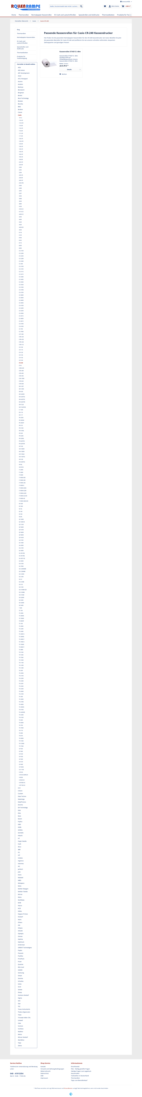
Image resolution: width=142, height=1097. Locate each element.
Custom (20, 793)
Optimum (21, 942)
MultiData (21, 900)
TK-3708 (21, 702)
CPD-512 (21, 344)
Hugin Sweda (22, 841)
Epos (19, 816)
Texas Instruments (24, 1009)
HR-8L (20, 464)
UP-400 (21, 764)
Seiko (19, 984)
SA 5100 (21, 540)
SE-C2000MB (22, 569)
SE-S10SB (21, 595)
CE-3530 (21, 284)
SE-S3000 (21, 603)
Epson (20, 819)
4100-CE (21, 209)
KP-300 (21, 506)
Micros (20, 894)
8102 (20, 240)
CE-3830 (21, 297)
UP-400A (21, 767)
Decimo (20, 805)
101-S (20, 118)
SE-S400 (21, 605)
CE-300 (21, 264)
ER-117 (21, 415)
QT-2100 (21, 524)
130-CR (21, 146)
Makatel (20, 877)
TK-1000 (21, 660)
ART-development (23, 73)
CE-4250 (21, 311)
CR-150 (21, 357)
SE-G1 (20, 579)
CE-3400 (21, 277)
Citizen (20, 791)
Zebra (20, 1045)
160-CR (21, 154)
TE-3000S (21, 636)
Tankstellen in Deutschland (80, 1076)
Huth (19, 844)
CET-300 (21, 334)
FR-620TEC (22, 441)
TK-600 (21, 720)
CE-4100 (21, 305)
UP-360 (21, 759)
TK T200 (21, 655)
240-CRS (21, 183)
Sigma (20, 998)
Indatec (20, 858)
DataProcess (22, 802)
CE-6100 (21, 326)
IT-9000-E (21, 485)
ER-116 (21, 412)
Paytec (20, 950)
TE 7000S (21, 618)
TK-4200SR (22, 712)
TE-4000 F (21, 639)
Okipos (20, 928)
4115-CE (21, 211)
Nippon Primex (23, 914)
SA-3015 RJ (22, 558)
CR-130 (21, 355)
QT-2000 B (22, 522)
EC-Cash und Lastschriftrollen (22, 42)
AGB (42, 1076)
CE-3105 (21, 269)
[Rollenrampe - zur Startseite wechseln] (25, 8)
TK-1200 (21, 665)
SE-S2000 (21, 597)
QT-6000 (21, 527)
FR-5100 (21, 428)
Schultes (20, 981)
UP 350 (21, 749)
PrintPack (21, 959)
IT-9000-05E (22, 477)
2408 (20, 188)
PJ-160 (20, 514)
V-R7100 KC (22, 785)
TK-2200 (21, 678)
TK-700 (21, 725)
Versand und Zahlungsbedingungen (52, 1069)
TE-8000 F (21, 647)
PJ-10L (20, 509)
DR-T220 (21, 404)
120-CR (21, 138)
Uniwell (20, 1020)
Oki (19, 925)
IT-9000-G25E (22, 493)
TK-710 (21, 730)
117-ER (21, 136)
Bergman (21, 93)
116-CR (21, 128)
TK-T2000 (21, 743)
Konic (20, 875)
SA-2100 (21, 548)
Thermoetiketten (22, 52)
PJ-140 (20, 511)
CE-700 (21, 329)
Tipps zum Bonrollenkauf (79, 1080)
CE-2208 (21, 258)
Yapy (19, 1043)
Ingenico (20, 861)
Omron (20, 936)
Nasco (20, 905)
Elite (19, 813)
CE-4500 (21, 313)
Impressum (44, 1078)
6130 (20, 235)
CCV (19, 788)
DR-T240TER (22, 407)
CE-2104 (21, 251)
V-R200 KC (22, 780)
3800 (20, 204)
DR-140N (21, 389)
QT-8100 (21, 537)
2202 (20, 170)
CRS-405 (21, 373)
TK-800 (21, 733)
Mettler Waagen (23, 889)
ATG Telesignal (23, 79)
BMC (19, 107)
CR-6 (20, 365)
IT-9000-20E (22, 480)
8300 (20, 248)
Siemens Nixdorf (23, 995)
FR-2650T (21, 423)
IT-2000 (21, 470)
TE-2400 (21, 631)
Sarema (20, 978)
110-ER (21, 125)
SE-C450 (21, 576)
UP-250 (21, 754)
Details (69, 69)
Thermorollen (21, 33)
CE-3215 (21, 274)
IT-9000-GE (22, 498)
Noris (19, 919)
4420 (20, 222)
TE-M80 (21, 649)
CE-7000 (21, 331)
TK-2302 (21, 686)
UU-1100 (21, 769)
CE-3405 (21, 279)
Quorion (20, 964)
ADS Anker (21, 70)
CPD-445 (21, 342)
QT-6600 (21, 532)
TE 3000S (21, 616)
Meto (19, 886)
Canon (20, 112)
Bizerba (20, 104)
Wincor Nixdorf (23, 1037)
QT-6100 (21, 530)
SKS (19, 1001)
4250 (20, 217)
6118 (20, 232)
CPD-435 (21, 339)
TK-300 (21, 696)
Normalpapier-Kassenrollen (26, 37)
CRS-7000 (21, 378)
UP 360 (21, 751)
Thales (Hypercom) (24, 1012)
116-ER (21, 131)
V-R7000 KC (22, 782)
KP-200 (21, 503)
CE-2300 (21, 261)
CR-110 (21, 350)
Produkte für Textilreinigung (22, 57)
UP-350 (21, 756)
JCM (19, 872)
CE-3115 (21, 271)
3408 (20, 198)
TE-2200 (21, 629)
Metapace (21, 883)
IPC (19, 866)
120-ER (21, 144)
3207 (20, 193)
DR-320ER (21, 394)
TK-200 (21, 670)
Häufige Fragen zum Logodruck (81, 1071)
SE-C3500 (21, 574)
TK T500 (21, 657)
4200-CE (21, 214)
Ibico (19, 847)
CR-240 (21, 363)
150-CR (21, 151)
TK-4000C (21, 707)
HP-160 (21, 446)
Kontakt (43, 1066)
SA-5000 (21, 561)
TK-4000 (21, 704)
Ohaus (20, 922)
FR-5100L (21, 430)
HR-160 (21, 459)
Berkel (20, 95)
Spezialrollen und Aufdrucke (22, 48)
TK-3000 (21, 699)
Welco (20, 1034)
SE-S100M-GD (23, 590)
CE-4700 (21, 324)
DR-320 (21, 391)
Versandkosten (68, 1088)
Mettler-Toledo (23, 891)
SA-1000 (21, 543)
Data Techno (22, 796)
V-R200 (21, 777)
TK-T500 (21, 746)
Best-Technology (23, 98)
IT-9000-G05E (22, 488)
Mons (20, 897)
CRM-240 (21, 368)
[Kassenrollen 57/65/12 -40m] (49, 63)
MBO (19, 880)
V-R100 (21, 772)
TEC (19, 1006)
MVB (19, 903)
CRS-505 (21, 376)
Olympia (20, 933)
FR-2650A (21, 420)
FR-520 (21, 433)
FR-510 (21, 425)
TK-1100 (21, 663)
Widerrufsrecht (45, 1071)
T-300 (20, 608)
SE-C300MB (22, 571)
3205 (20, 191)
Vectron (20, 1026)
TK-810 (21, 736)
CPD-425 (21, 337)
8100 (20, 238)
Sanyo (20, 975)
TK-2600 (21, 691)
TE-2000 (21, 626)
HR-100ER (21, 449)
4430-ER (21, 227)
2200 (20, 167)
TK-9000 (21, 738)
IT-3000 (21, 472)
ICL (19, 852)
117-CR (21, 133)
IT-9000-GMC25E (23, 501)
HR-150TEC (22, 457)
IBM (19, 849)
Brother (20, 109)
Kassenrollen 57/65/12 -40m (70, 52)
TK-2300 (21, 681)
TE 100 (21, 610)
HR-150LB (21, 454)
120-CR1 (21, 141)
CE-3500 (21, 282)
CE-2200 (21, 253)
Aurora (20, 81)
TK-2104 (21, 676)
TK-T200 (21, 741)
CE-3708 (21, 290)
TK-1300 (21, 668)
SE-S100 (21, 587)
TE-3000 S (21, 634)
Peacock (20, 953)
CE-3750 (21, 292)
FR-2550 (21, 417)
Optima (20, 939)
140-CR (21, 149)
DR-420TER (22, 402)
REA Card (21, 967)
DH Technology (23, 807)
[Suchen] (81, 6)
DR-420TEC (22, 399)
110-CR (21, 120)
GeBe (19, 827)
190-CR (21, 157)
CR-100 (21, 347)
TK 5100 (21, 652)
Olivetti (20, 931)
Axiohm (20, 84)
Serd (19, 987)
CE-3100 (21, 266)
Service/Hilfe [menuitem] (126, 2)
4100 (20, 206)
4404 (20, 219)
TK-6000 (21, 722)
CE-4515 (21, 316)
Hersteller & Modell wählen (26, 64)
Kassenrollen (75, 1073)
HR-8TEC (21, 467)
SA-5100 (21, 563)
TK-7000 (21, 728)
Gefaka (20, 830)
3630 (20, 201)
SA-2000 (21, 545)
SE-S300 (21, 600)
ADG (19, 67)
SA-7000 (21, 566)
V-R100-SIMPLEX (23, 775)
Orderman (21, 945)
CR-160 (21, 360)
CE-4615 (21, 321)
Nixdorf (20, 917)
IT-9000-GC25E (23, 496)
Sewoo (20, 989)
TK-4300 (21, 715)
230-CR (21, 175)
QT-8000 (21, 535)
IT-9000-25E (22, 483)
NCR (19, 908)
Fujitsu (20, 821)
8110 (20, 243)
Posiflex (20, 956)
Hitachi (20, 835)
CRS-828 (21, 384)
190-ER (21, 159)
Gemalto (20, 833)
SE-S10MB (22, 592)
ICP (19, 855)
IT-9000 (21, 475)
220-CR (21, 162)
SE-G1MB (21, 582)
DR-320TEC (22, 397)
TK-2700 (21, 694)
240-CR (21, 180)
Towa (19, 1015)
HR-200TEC (22, 462)
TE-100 (21, 623)
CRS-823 (21, 381)
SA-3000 (21, 550)
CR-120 (21, 352)
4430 (20, 224)
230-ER (21, 178)
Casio (20, 115)
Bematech (21, 90)
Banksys (20, 87)
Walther (20, 1031)
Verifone (20, 1029)
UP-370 (21, 762)
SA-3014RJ (22, 556)
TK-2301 (21, 683)
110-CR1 (21, 123)
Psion (20, 961)
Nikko (20, 911)
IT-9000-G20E (22, 490)
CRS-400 (21, 370)
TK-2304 (21, 689)
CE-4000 (21, 300)
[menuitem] (66, 6)
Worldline (21, 1040)
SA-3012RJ (22, 553)
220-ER (21, 165)
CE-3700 (21, 287)
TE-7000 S (21, 642)
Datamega (21, 799)
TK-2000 (21, 673)
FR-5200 (21, 436)
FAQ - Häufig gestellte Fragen (80, 1069)
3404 (20, 196)
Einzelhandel (75, 1066)
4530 (20, 230)
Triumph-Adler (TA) (24, 1017)
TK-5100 (21, 717)
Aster (19, 76)
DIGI (19, 810)
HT (19, 838)
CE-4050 (21, 303)
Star (19, 1003)
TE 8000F (21, 621)
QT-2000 (21, 519)
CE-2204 (21, 256)
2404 (20, 185)
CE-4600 (21, 318)
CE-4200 (21, 308)
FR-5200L (21, 438)
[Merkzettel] (105, 6)
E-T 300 (21, 410)
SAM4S (20, 970)
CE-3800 (21, 295)
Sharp (20, 992)
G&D (19, 824)
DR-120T (21, 386)
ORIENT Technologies (25, 947)
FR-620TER (22, 443)
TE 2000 (21, 613)
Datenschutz (45, 1073)
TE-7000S (21, 644)
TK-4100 (21, 709)
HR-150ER (21, 451)
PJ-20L (20, 517)
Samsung (21, 973)
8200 (20, 245)
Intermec (21, 863)
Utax (19, 1023)
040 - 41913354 (16, 1073)
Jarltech (20, 869)
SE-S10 (21, 584)
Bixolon (20, 101)
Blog (18, 30)
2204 (20, 172)
